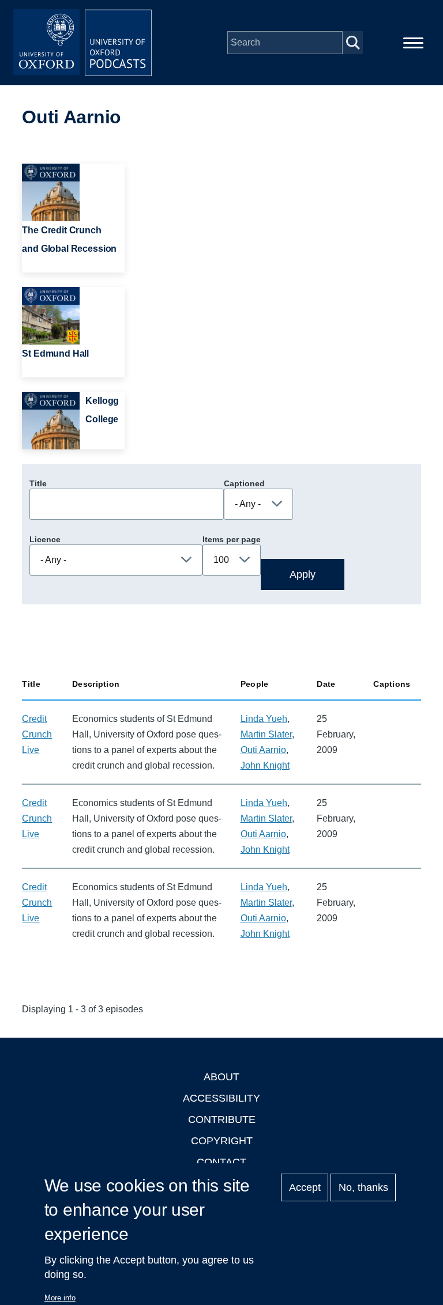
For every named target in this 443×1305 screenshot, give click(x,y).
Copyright (222, 1141)
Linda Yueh (264, 719)
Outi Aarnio (263, 750)
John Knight (265, 765)
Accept (305, 1187)
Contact (221, 1162)
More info (60, 1297)
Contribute (222, 1119)
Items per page (231, 539)
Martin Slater (266, 734)
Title (38, 483)
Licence (45, 539)
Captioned (244, 483)
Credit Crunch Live (37, 734)
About (221, 1077)
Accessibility (221, 1098)
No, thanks (363, 1187)
